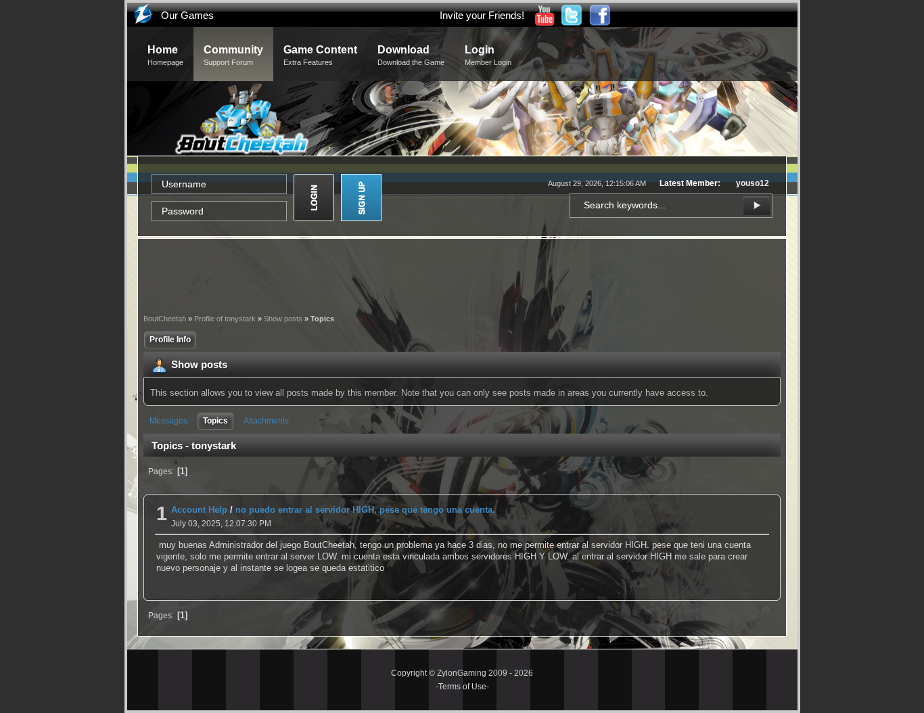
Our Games (187, 15)
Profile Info (170, 339)
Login (488, 55)
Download (410, 55)
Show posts (283, 319)
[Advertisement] (462, 274)
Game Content (320, 55)
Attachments (266, 421)
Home (165, 55)
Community (233, 55)
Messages (168, 421)
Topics (215, 421)
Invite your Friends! (482, 15)
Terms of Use (462, 686)
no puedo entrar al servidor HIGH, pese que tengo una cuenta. (365, 510)
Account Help (199, 510)
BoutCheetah (164, 319)
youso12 (752, 183)
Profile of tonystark (225, 319)
